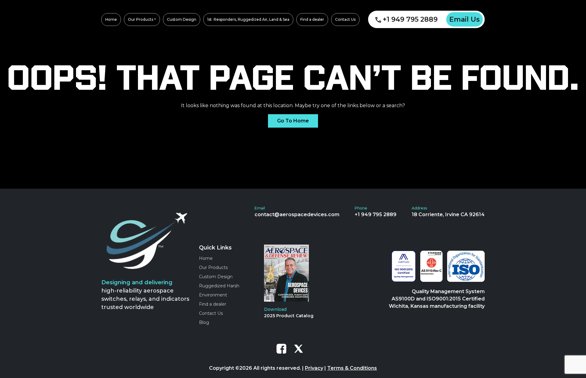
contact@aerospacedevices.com (297, 214)
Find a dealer (212, 304)
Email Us (464, 19)
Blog (204, 322)
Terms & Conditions (352, 368)
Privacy (314, 368)
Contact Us (211, 313)
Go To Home (293, 121)
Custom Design (216, 276)
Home (206, 258)
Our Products (213, 267)
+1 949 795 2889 (410, 19)
